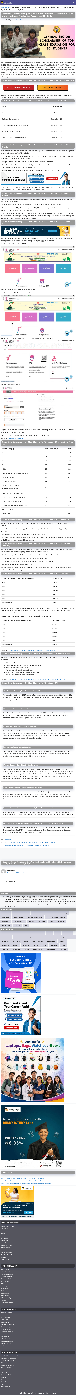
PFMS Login (4, 1372)
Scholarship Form (5, 1377)
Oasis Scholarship (5, 1322)
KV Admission (4, 1288)
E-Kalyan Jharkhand (6, 1250)
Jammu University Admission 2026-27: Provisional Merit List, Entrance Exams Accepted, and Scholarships (26, 1183)
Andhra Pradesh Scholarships (8, 1365)
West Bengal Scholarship (7, 1274)
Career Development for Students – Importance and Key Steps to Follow (26, 845)
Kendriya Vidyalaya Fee (6, 1290)
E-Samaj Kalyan (5, 1336)
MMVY (3, 1346)
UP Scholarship (4, 1238)
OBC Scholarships (5, 1363)
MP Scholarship (5, 1259)
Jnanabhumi (4, 1235)
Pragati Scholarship (5, 1327)
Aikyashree (3, 1257)
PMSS (2, 1283)
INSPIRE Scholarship (6, 1281)
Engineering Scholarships (7, 1286)
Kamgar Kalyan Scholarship (7, 1324)
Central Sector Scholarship (7, 1279)
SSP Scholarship (5, 1269)
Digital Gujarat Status (6, 1329)
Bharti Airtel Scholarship (7, 1312)
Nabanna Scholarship (6, 1298)
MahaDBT (3, 1242)
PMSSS (3, 1384)
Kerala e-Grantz (4, 1240)
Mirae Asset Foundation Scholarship (9, 1356)
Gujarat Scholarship (5, 1317)
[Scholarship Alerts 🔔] (6, 2)
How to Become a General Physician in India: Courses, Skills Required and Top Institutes (22, 1176)
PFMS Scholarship (5, 1386)
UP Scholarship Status (6, 1271)
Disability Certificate (6, 1315)
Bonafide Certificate (5, 1247)
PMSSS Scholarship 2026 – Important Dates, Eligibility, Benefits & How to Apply (29, 842)
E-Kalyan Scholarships (6, 1252)
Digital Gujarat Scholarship (7, 1276)
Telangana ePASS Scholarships (8, 1358)
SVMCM (3, 1231)
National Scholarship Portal (7, 1226)
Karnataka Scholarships (6, 1245)
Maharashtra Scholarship (7, 1341)
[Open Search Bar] (69, 2)
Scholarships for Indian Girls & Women (10, 1389)
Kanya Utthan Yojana (6, 1343)
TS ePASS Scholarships (6, 1334)
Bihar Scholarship (5, 1295)
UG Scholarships (5, 1293)
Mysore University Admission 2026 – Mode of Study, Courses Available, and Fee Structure (22, 1178)
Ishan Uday (3, 1300)
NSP (2, 1379)
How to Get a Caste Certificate (8, 1382)
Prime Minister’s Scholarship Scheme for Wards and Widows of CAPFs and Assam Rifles (37, 679)
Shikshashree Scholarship (7, 1331)
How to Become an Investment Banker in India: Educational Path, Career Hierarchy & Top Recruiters (24, 1180)
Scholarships (5, 7)
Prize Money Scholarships (7, 1254)
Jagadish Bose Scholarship (7, 1302)
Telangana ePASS (5, 1228)
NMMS (3, 1233)
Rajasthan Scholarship (6, 1367)
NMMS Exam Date (5, 1370)
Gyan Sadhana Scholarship (7, 1360)
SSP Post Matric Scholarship (8, 1319)
